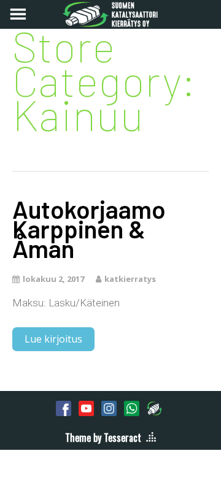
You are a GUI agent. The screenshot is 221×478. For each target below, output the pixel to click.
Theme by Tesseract (103, 437)
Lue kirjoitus (53, 339)
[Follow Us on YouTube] (86, 408)
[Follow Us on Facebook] (63, 408)
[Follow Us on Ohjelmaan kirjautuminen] (154, 408)
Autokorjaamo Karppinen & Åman (89, 228)
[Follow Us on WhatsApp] (131, 408)
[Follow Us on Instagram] (109, 408)
